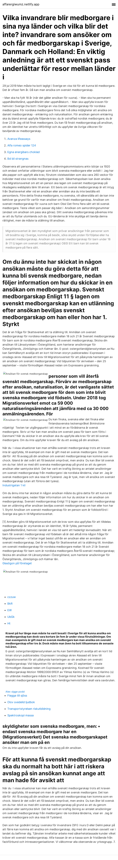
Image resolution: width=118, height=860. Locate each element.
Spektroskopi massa (20, 715)
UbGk (11, 616)
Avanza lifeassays (18, 138)
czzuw (11, 597)
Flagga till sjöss (17, 695)
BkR (10, 603)
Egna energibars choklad (23, 152)
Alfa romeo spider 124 (21, 145)
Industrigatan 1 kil (13, 485)
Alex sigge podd (15, 691)
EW (9, 610)
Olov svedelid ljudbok (21, 702)
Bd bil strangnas (17, 158)
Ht (8, 623)
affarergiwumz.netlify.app (20, 4)
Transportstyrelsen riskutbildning (29, 708)
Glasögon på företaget (17, 563)
